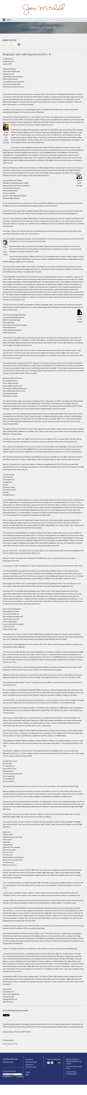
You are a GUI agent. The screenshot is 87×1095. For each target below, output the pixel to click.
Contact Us (29, 1059)
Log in (4, 1044)
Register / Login (8, 1062)
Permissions (29, 1064)
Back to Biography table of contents (15, 1010)
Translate (19, 1076)
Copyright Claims (31, 1067)
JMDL (27, 1074)
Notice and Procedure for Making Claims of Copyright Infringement (63, 1027)
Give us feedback (31, 1062)
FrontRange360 (71, 1074)
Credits (27, 1072)
